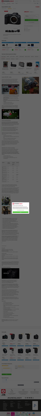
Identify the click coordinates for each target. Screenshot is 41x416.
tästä (27, 208)
